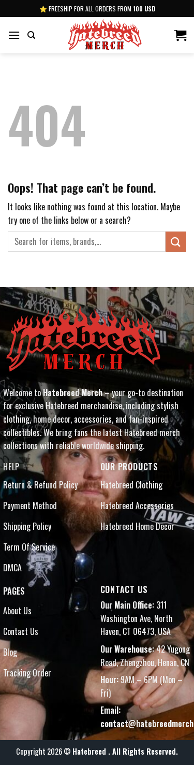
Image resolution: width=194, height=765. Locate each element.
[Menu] (14, 35)
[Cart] (180, 35)
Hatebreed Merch (72, 392)
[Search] (31, 35)
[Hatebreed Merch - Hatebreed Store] (104, 35)
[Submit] (176, 242)
